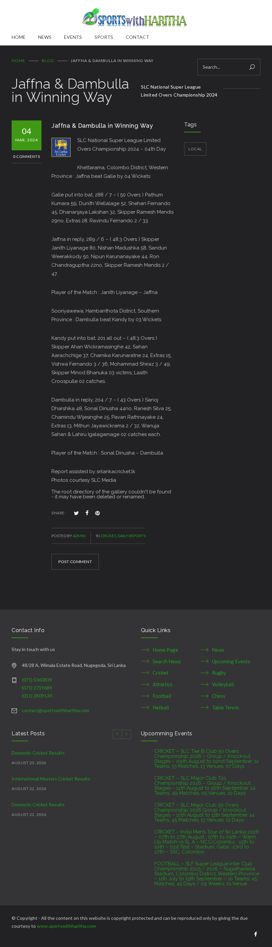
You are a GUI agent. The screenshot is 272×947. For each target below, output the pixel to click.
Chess (218, 696)
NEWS (44, 37)
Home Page (165, 650)
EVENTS (73, 37)
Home (18, 60)
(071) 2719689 (37, 688)
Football (162, 696)
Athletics (162, 684)
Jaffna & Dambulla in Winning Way (102, 125)
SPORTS (104, 37)
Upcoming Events (231, 661)
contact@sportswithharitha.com (55, 710)
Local (195, 148)
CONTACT (137, 37)
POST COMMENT (75, 561)
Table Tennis (225, 707)
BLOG (48, 60)
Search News (167, 661)
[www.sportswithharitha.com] (136, 16)
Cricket (108, 535)
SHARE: (58, 512)
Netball (161, 707)
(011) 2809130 (37, 695)
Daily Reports (132, 535)
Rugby (219, 673)
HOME (19, 37)
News (218, 650)
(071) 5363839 (37, 680)
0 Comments (26, 156)
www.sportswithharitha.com (66, 926)
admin (79, 535)
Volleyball (223, 684)
